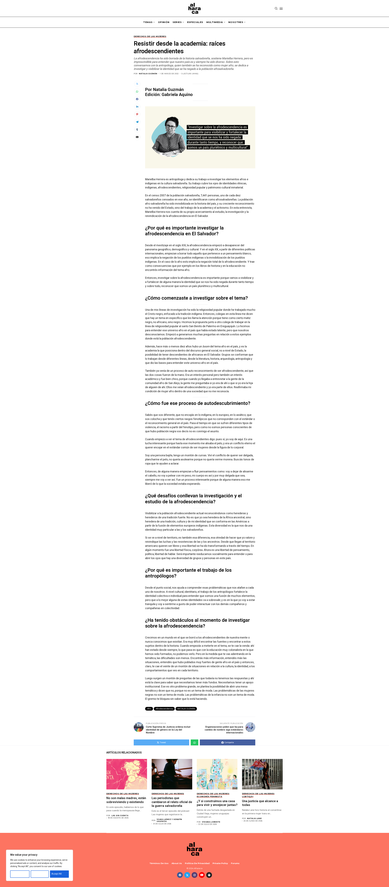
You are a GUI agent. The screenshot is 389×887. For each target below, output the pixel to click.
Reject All (37, 874)
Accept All (57, 874)
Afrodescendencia (164, 709)
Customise (17, 874)
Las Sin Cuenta (120, 816)
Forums (235, 863)
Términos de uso (159, 863)
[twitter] (187, 875)
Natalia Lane (254, 818)
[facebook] (180, 875)
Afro (149, 709)
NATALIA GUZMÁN (148, 74)
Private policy (220, 863)
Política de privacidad (197, 863)
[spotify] (209, 875)
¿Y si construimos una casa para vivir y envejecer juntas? (217, 803)
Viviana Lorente (211, 822)
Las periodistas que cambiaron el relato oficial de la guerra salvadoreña (172, 802)
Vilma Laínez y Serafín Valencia (169, 820)
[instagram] (194, 875)
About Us (177, 863)
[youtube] (202, 875)
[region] (39, 865)
